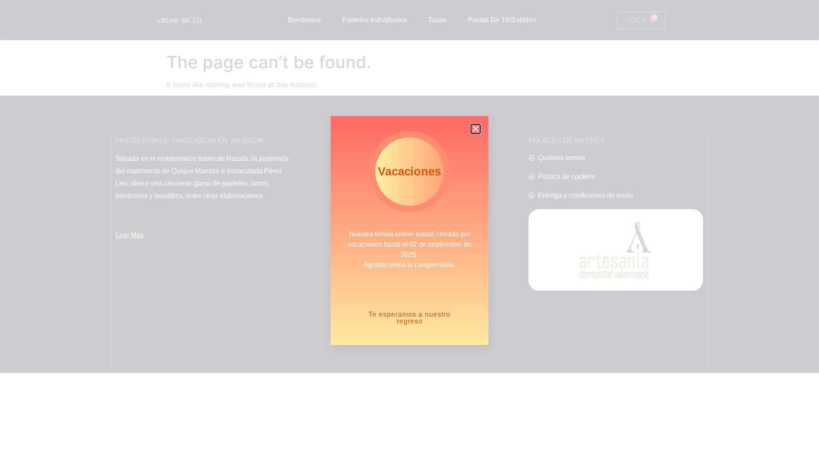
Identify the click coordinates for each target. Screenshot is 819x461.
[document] (409, 230)
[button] (475, 129)
